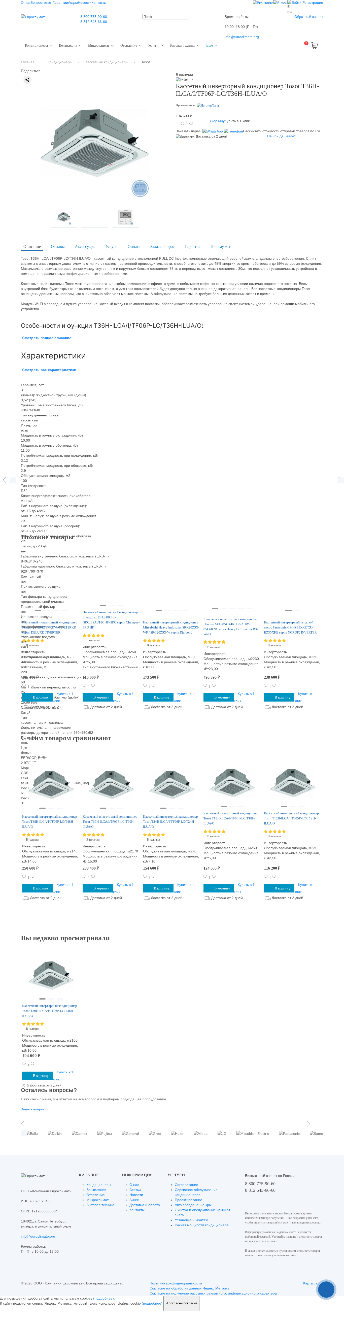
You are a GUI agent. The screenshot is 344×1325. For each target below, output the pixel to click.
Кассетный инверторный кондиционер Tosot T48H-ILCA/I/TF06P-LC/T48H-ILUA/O (49, 822)
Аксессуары (85, 246)
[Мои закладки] (277, 45)
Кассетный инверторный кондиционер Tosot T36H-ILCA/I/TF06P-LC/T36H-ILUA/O (49, 1011)
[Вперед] (339, 480)
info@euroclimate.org (242, 37)
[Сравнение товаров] (289, 45)
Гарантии (60, 3)
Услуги (153, 45)
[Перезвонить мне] (326, 1289)
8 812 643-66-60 (93, 22)
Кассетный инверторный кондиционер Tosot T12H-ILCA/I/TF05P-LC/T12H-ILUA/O (291, 818)
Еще (209, 45)
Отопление (128, 45)
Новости (84, 3)
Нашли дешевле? (281, 136)
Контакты (99, 3)
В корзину (217, 121)
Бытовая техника (182, 45)
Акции (73, 3)
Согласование (186, 1185)
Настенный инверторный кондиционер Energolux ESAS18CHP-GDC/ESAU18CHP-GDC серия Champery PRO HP (111, 619)
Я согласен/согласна (181, 1303)
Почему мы (220, 246)
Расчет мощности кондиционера (202, 1225)
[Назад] (4, 480)
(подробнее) (103, 1298)
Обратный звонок (308, 17)
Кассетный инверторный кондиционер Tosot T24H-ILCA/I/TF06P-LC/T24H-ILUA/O (170, 822)
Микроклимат (98, 45)
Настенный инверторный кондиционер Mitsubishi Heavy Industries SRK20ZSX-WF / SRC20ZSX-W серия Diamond (171, 627)
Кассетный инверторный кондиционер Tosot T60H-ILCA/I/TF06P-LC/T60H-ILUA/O (110, 822)
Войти (296, 3)
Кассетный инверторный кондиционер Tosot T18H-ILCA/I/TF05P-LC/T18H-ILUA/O (230, 818)
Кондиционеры (36, 45)
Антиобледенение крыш (194, 1205)
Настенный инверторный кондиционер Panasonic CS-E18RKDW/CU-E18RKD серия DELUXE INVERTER (49, 627)
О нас (25, 3)
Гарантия (192, 246)
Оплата (134, 246)
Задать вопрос (162, 246)
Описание (32, 246)
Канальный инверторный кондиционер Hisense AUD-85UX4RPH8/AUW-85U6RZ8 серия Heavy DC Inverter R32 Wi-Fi (231, 626)
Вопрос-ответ (41, 3)
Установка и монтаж (191, 1220)
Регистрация (312, 3)
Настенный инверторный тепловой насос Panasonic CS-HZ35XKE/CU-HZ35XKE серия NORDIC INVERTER (290, 627)
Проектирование (188, 1200)
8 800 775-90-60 (93, 17)
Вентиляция (68, 45)
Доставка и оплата (144, 1205)
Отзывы (58, 246)
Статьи (135, 1190)
